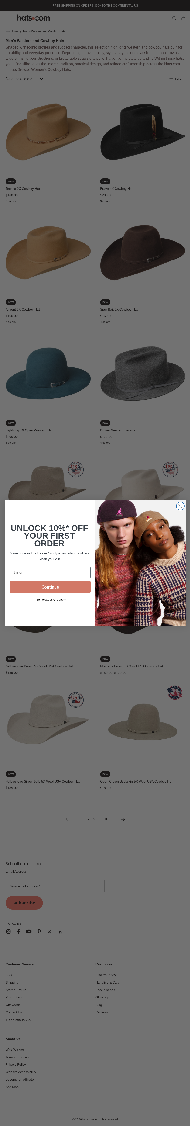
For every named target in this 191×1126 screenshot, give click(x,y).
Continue (48, 586)
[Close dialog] (179, 506)
